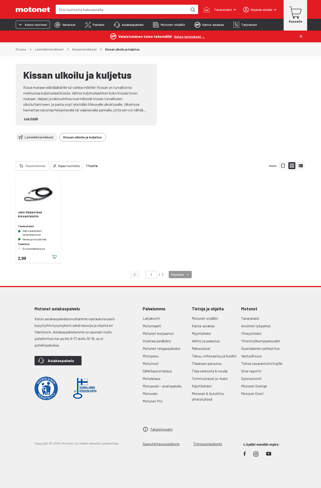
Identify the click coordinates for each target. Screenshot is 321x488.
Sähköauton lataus (157, 371)
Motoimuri (151, 363)
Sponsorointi (251, 378)
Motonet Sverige (254, 386)
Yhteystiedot (251, 333)
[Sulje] (301, 36)
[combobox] (122, 9)
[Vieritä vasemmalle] (13, 166)
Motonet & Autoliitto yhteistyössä (208, 396)
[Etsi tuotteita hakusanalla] (192, 9)
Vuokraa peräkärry (157, 341)
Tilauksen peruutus (207, 363)
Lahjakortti (151, 318)
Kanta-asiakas (203, 326)
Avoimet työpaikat (256, 326)
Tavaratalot (250, 318)
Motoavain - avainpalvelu (162, 386)
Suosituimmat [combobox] (35, 166)
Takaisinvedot (161, 429)
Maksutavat (201, 348)
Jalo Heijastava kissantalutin (30, 214)
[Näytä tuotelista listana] (300, 165)
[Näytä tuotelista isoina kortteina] (282, 165)
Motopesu (151, 356)
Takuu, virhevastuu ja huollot (214, 356)
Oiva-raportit (251, 371)
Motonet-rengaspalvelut (161, 348)
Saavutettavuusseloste (161, 443)
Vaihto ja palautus (206, 341)
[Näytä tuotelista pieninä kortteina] (291, 165)
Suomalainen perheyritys (260, 348)
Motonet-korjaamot (158, 333)
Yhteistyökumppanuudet (260, 341)
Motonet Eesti (252, 393)
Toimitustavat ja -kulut (210, 378)
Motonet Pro (152, 401)
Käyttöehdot (202, 386)
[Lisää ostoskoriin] (54, 256)
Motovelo (150, 393)
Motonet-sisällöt (205, 318)
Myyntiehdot (201, 333)
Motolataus (151, 378)
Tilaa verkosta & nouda (209, 371)
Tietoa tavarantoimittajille (261, 363)
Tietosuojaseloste (207, 443)
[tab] (65, 24)
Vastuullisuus (251, 356)
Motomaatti (152, 326)
